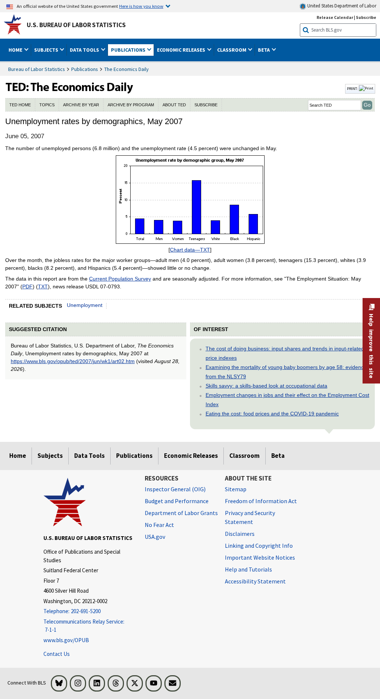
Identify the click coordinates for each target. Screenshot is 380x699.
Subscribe (366, 17)
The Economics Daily (126, 69)
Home (17, 456)
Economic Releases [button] (181, 49)
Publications (84, 69)
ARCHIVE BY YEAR (81, 105)
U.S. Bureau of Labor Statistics (76, 25)
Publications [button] (129, 49)
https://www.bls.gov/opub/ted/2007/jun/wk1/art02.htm (73, 361)
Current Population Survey (120, 279)
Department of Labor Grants (181, 513)
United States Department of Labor (341, 6)
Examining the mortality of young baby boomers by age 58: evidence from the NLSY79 (286, 371)
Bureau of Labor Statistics (36, 69)
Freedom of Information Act (261, 501)
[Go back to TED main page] (174, 89)
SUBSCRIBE (205, 105)
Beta (278, 456)
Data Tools (89, 456)
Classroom (244, 456)
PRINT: (353, 88)
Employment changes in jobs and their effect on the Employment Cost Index (287, 399)
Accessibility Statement (255, 581)
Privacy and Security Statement (250, 517)
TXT (43, 286)
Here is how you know (141, 6)
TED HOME (20, 105)
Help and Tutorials (248, 569)
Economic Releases (191, 456)
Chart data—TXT (190, 250)
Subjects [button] (46, 49)
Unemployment (84, 305)
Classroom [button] (232, 49)
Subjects (50, 456)
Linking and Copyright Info (259, 545)
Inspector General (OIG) (175, 489)
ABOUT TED (174, 105)
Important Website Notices (260, 557)
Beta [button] (264, 49)
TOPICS (47, 105)
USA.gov (155, 536)
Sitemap (235, 489)
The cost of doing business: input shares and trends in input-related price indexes (285, 353)
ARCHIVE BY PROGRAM (131, 105)
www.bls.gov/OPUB (66, 640)
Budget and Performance (177, 501)
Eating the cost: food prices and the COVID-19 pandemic (272, 414)
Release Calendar (335, 17)
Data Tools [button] (85, 49)
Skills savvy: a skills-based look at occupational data (266, 386)
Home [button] (16, 49)
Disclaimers (240, 533)
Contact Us (56, 653)
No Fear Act (159, 524)
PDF (27, 286)
